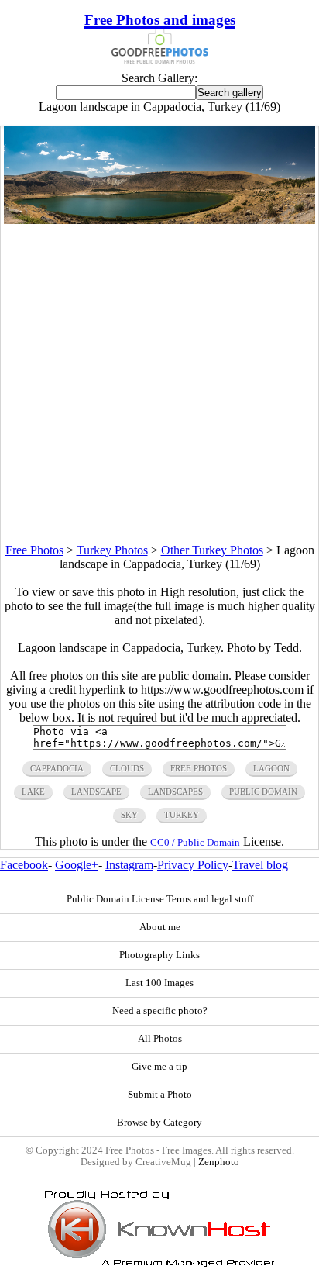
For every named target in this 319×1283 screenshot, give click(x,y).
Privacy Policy (192, 864)
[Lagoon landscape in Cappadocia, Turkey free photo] (159, 219)
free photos (198, 768)
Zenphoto (218, 1162)
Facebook (24, 864)
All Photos (160, 1038)
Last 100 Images (159, 983)
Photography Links (159, 955)
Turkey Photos (112, 550)
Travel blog (260, 864)
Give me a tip (159, 1066)
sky (129, 814)
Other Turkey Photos (212, 550)
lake (33, 791)
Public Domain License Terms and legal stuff (160, 899)
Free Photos (34, 550)
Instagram (129, 864)
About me (159, 927)
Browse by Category (159, 1122)
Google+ (76, 864)
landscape (96, 791)
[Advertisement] (159, 383)
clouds (127, 768)
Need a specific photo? (160, 1010)
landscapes (175, 791)
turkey (181, 814)
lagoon (271, 768)
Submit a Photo (160, 1094)
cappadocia (57, 768)
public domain (263, 791)
